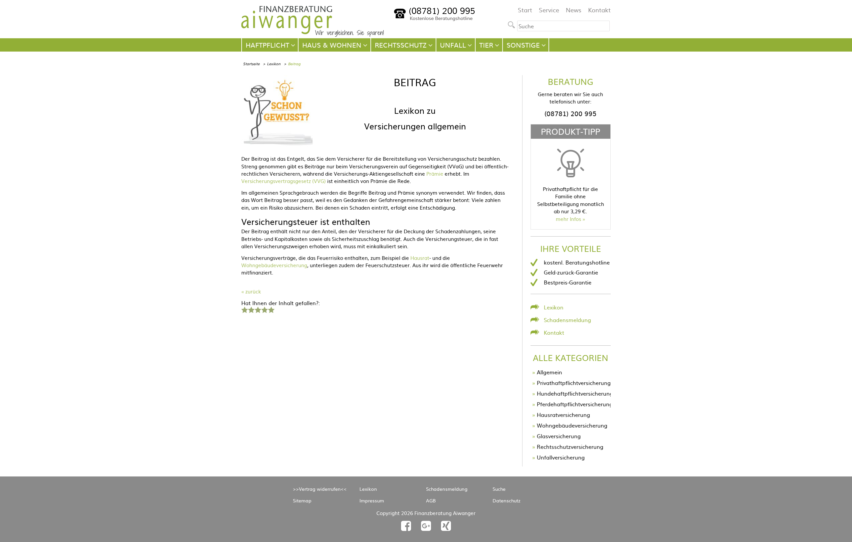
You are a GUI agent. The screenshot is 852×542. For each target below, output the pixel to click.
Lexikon (274, 63)
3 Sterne (258, 309)
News (573, 9)
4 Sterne (264, 309)
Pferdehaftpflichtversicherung (575, 404)
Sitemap (302, 500)
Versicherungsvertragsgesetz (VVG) (283, 181)
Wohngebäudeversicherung (274, 265)
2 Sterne (251, 309)
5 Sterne (271, 309)
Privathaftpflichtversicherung (574, 383)
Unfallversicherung (561, 457)
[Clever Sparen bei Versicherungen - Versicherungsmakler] (312, 35)
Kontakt (599, 9)
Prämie (434, 173)
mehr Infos (568, 219)
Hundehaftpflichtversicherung (575, 393)
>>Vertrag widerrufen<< (320, 488)
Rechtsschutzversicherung (570, 447)
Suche (499, 488)
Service (549, 9)
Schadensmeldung (567, 320)
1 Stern (243, 309)
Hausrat (419, 258)
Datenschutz (507, 500)
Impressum (371, 500)
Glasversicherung (559, 436)
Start (525, 9)
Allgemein (549, 372)
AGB (431, 500)
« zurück (251, 291)
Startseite (251, 63)
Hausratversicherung (563, 415)
